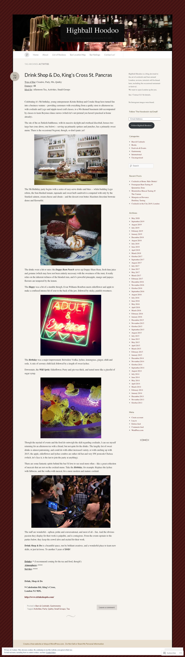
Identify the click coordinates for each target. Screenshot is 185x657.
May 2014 (136, 380)
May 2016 (136, 304)
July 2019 (135, 227)
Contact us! (109, 54)
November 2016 (138, 285)
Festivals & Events (139, 148)
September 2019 (138, 221)
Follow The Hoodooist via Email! (143, 111)
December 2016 (138, 281)
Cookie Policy (51, 652)
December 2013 (138, 396)
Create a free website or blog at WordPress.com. (43, 644)
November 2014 (138, 361)
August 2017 (137, 262)
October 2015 (137, 326)
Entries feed (136, 423)
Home (35, 54)
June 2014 (136, 377)
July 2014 (135, 374)
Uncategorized (137, 157)
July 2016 (135, 297)
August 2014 (137, 371)
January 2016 (137, 316)
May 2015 (136, 342)
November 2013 (138, 399)
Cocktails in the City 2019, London (146, 203)
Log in (134, 420)
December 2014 (138, 358)
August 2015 (137, 332)
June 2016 (136, 301)
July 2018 (135, 243)
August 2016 (137, 294)
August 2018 (137, 240)
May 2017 (136, 272)
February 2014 (137, 390)
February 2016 (137, 313)
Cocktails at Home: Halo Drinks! (144, 181)
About (45, 54)
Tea (68, 609)
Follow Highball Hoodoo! (141, 125)
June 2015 (136, 339)
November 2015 (138, 323)
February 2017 (137, 278)
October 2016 (137, 288)
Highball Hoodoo (92, 30)
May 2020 (136, 218)
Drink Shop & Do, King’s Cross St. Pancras (68, 75)
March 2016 (136, 310)
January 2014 (137, 393)
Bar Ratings (95, 54)
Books (134, 145)
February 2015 (137, 351)
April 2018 (136, 250)
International (137, 154)
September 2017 (138, 259)
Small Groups (60, 609)
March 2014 (136, 386)
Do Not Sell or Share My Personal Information (84, 644)
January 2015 (137, 355)
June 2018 (136, 247)
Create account (137, 417)
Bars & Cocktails (42, 606)
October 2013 (137, 402)
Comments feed (138, 427)
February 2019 (137, 231)
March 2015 (136, 348)
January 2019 (137, 234)
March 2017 (136, 275)
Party (44, 609)
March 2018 (136, 253)
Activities (38, 609)
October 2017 (137, 256)
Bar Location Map (78, 54)
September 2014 (138, 367)
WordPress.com (137, 430)
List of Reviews (59, 54)
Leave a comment (107, 607)
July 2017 (135, 266)
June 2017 (136, 269)
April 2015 (136, 345)
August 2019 (137, 224)
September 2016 (138, 291)
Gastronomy (55, 606)
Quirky (50, 609)
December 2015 (138, 320)
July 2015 (135, 336)
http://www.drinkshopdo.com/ (39, 597)
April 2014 (136, 383)
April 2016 (136, 307)
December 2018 (138, 237)
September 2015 (138, 329)
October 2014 (137, 364)
